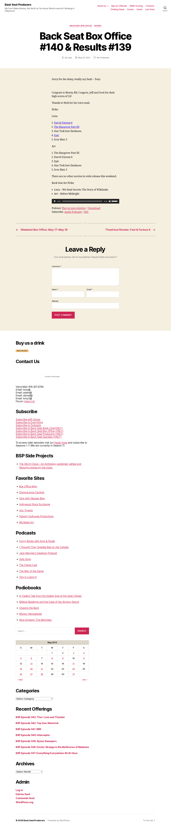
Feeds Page (60, 442)
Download (94, 208)
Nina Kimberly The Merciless (35, 619)
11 (84, 658)
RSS (86, 212)
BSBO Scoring (136, 6)
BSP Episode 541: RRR (28, 729)
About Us (101, 6)
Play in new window (74, 208)
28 (42, 674)
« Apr (20, 679)
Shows (97, 26)
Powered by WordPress (59, 820)
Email (89, 290)
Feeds (139, 9)
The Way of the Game (31, 571)
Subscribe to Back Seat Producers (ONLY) (39, 433)
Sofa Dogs (25, 559)
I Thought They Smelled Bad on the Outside (44, 547)
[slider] (115, 201)
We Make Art (26, 522)
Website (55, 301)
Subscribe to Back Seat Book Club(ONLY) (39, 428)
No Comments (103, 57)
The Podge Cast (28, 565)
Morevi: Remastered (30, 613)
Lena (70, 57)
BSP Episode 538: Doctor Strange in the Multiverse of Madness (52, 747)
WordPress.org (24, 802)
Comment (56, 266)
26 (21, 674)
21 (42, 669)
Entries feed (23, 794)
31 (73, 674)
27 (31, 674)
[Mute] (110, 201)
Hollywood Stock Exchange (34, 504)
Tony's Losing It (28, 577)
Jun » (84, 679)
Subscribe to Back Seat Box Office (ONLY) (39, 431)
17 (73, 663)
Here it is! (29, 401)
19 (21, 669)
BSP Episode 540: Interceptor (33, 735)
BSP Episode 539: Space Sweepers (36, 741)
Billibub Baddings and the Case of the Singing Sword (49, 601)
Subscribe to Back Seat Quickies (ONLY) (38, 436)
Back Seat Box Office (81, 26)
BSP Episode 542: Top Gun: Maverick (37, 723)
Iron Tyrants (26, 510)
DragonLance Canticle (31, 492)
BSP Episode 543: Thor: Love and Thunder (40, 717)
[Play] (55, 201)
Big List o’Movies (119, 6)
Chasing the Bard (29, 607)
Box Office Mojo (28, 486)
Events (130, 9)
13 (31, 663)
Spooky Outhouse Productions (36, 516)
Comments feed (25, 798)
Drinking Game (117, 9)
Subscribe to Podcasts (28, 425)
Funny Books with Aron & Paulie (37, 541)
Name (55, 290)
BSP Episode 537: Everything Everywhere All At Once (46, 753)
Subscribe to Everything (29, 422)
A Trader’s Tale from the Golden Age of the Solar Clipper (50, 595)
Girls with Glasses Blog (32, 498)
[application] (85, 201)
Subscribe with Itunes (28, 419)
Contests (150, 6)
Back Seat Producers (18, 4)
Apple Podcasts (73, 212)
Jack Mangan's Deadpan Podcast (38, 553)
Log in (19, 790)
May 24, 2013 (84, 57)
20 (31, 669)
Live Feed (149, 9)
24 (73, 669)
